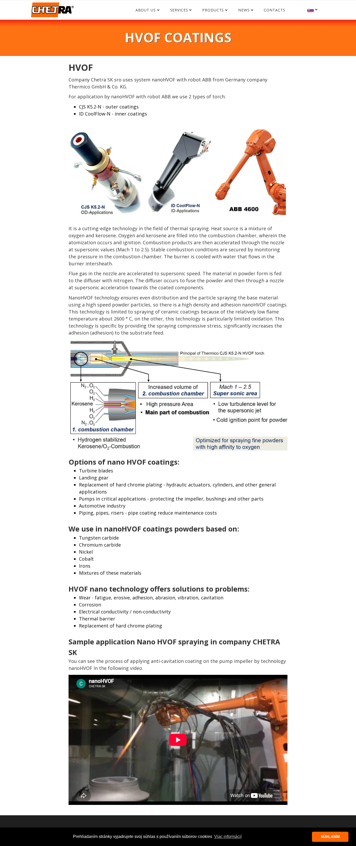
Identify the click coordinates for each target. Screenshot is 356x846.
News (244, 10)
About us (146, 10)
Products (213, 10)
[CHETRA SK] (54, 11)
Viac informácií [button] (228, 836)
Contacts (274, 10)
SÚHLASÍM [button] (330, 837)
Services (179, 10)
